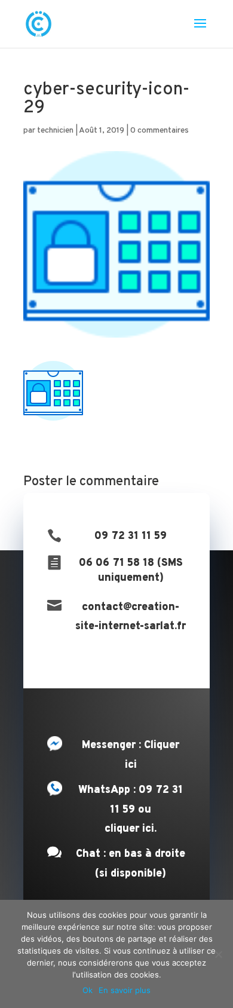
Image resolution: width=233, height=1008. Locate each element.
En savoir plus (125, 990)
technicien (55, 130)
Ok (87, 990)
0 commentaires (159, 130)
